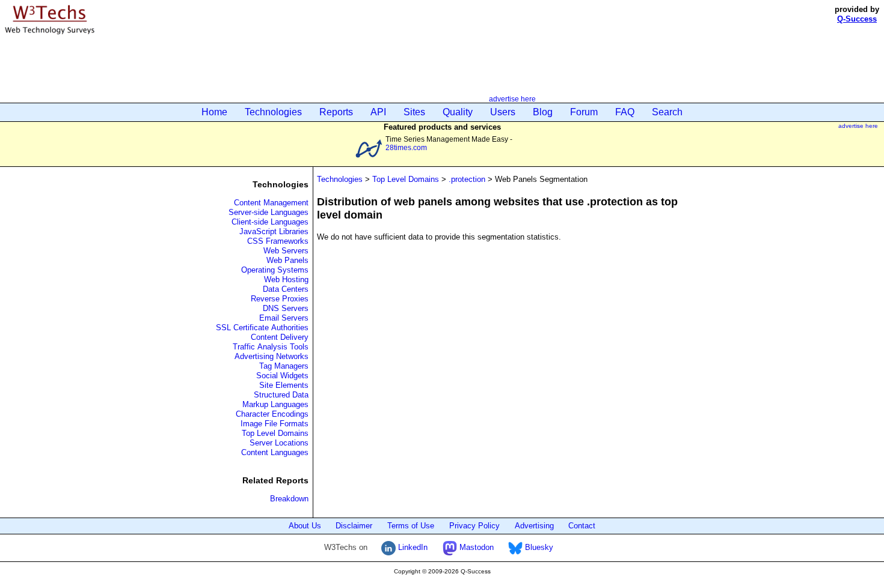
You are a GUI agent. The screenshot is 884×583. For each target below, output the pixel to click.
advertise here (512, 99)
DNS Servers (285, 308)
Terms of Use (410, 525)
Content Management (271, 202)
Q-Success (857, 18)
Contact (581, 525)
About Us (305, 525)
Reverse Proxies (279, 298)
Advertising (534, 525)
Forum (584, 112)
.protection (467, 179)
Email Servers (283, 317)
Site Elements (283, 385)
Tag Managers (283, 365)
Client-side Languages (270, 221)
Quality (458, 112)
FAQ (624, 112)
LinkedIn (412, 547)
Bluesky (538, 547)
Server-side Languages (268, 212)
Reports (336, 112)
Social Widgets (282, 375)
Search (667, 112)
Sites (414, 112)
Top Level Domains (275, 433)
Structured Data (281, 394)
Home (214, 112)
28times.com (406, 147)
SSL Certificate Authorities (262, 327)
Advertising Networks (271, 356)
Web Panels (287, 260)
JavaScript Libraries (273, 231)
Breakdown (289, 498)
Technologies (273, 112)
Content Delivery (279, 337)
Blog (543, 112)
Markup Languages (275, 404)
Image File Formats (274, 423)
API (378, 112)
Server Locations (279, 442)
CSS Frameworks (277, 241)
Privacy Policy (474, 525)
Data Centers (285, 289)
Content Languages (274, 452)
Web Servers (285, 250)
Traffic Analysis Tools (270, 346)
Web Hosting (286, 279)
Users (502, 112)
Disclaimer (354, 525)
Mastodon (475, 547)
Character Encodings (272, 413)
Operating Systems (274, 269)
